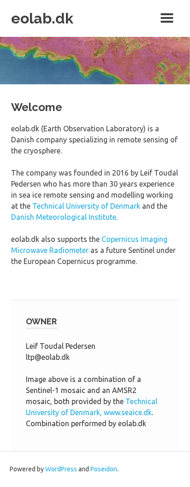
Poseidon (103, 469)
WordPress (61, 469)
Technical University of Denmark (86, 206)
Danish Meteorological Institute (63, 217)
